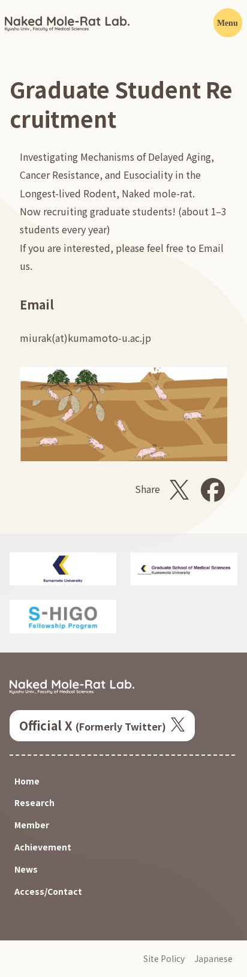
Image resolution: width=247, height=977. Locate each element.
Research (34, 803)
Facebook (212, 490)
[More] (228, 23)
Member (31, 825)
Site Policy (164, 959)
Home (27, 781)
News (26, 869)
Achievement (42, 847)
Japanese (213, 959)
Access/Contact (48, 891)
